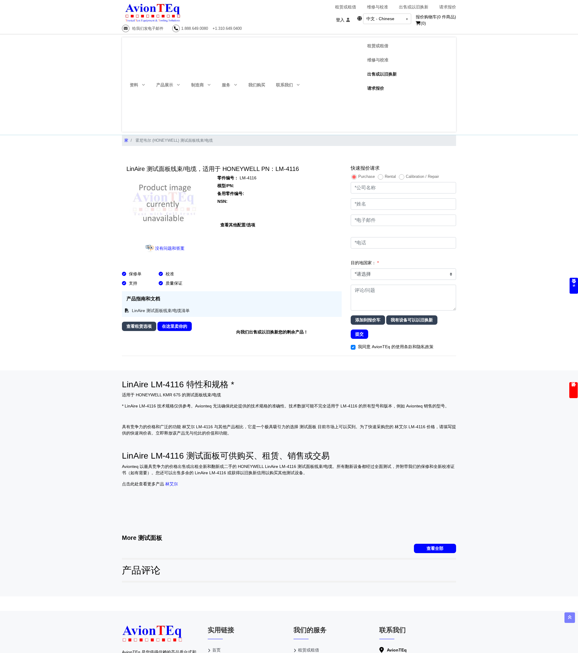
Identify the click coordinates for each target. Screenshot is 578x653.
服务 (226, 84)
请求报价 (447, 7)
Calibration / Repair (422, 176)
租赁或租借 (345, 7)
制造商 (197, 84)
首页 (216, 650)
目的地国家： (365, 262)
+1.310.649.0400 (227, 28)
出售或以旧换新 (413, 7)
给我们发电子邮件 (147, 28)
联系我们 (284, 84)
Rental (390, 176)
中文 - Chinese (380, 18)
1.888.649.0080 (194, 28)
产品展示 (164, 84)
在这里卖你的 (174, 326)
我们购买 (256, 84)
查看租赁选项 (139, 326)
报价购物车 (436, 16)
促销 (573, 390)
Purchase (366, 176)
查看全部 (435, 548)
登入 (341, 19)
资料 (134, 84)
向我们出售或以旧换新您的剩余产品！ (272, 332)
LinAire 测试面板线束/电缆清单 (160, 310)
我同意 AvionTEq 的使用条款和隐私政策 (396, 346)
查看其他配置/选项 (237, 224)
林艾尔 (171, 483)
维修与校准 (377, 7)
